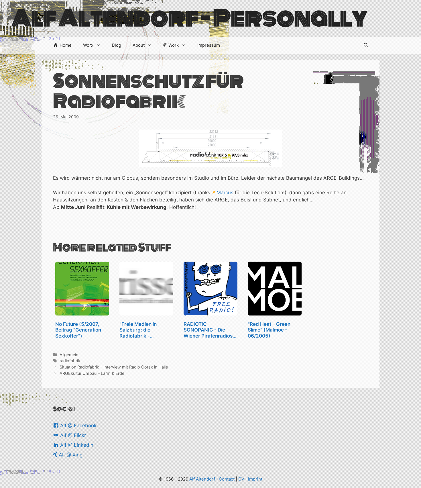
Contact (227, 479)
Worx (88, 45)
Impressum (208, 45)
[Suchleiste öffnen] (366, 45)
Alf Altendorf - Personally (189, 18)
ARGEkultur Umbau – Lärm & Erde (92, 373)
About (139, 45)
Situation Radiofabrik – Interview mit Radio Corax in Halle (114, 366)
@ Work (171, 45)
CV (241, 479)
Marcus (225, 192)
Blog (116, 45)
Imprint (255, 479)
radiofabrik (70, 360)
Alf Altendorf (202, 479)
